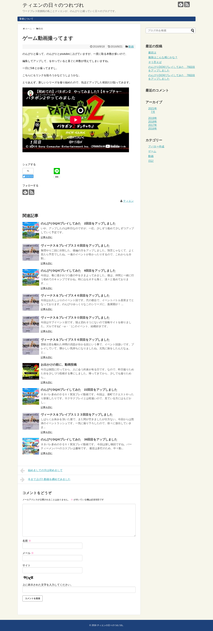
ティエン (128, 201)
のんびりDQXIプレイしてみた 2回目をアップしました (78, 223)
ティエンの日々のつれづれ (53, 5)
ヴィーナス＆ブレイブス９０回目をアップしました (75, 317)
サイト (26, 565)
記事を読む (46, 237)
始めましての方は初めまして (45, 470)
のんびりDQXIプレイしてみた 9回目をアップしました (78, 270)
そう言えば (155, 62)
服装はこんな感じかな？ (163, 57)
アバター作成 (156, 146)
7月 (153, 112)
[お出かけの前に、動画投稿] (30, 371)
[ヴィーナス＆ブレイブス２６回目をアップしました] (30, 252)
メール (28, 553)
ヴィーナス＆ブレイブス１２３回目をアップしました (77, 414)
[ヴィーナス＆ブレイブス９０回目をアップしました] (30, 324)
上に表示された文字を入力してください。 (47, 584)
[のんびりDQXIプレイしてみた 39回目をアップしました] (30, 446)
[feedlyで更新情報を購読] (180, 4)
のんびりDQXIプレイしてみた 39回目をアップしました (79, 439)
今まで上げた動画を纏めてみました (49, 479)
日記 (151, 161)
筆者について (26, 18)
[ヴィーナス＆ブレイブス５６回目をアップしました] (30, 346)
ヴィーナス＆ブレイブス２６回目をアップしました (75, 245)
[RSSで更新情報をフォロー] (187, 4)
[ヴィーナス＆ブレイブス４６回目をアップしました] (30, 302)
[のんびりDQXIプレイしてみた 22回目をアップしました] (30, 396)
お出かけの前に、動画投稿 (59, 364)
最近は (152, 52)
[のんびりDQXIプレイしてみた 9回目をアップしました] (30, 277)
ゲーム (152, 151)
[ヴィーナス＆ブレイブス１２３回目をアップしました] (30, 421)
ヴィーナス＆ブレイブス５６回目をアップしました (75, 339)
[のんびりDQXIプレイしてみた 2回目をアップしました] (30, 230)
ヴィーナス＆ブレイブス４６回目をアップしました (75, 295)
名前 (26, 540)
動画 (131, 46)
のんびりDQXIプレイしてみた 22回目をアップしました (79, 389)
